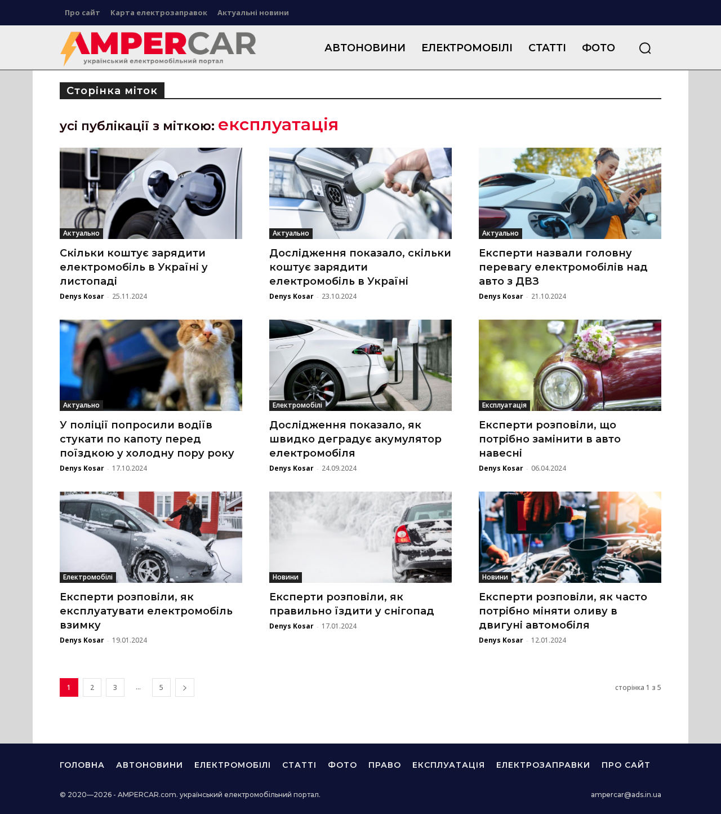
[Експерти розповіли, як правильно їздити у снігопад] (360, 537)
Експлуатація (504, 405)
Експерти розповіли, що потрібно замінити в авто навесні (550, 439)
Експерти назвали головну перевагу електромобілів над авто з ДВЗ (563, 267)
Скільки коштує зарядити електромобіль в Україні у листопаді (134, 267)
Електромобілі (297, 405)
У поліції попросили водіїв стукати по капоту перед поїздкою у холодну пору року (147, 439)
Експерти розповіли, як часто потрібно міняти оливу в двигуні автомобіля (563, 611)
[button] (645, 48)
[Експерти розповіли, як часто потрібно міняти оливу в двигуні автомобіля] (570, 537)
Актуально (81, 233)
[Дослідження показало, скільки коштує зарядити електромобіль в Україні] (360, 193)
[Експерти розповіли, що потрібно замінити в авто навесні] (570, 365)
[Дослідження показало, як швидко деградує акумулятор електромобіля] (360, 365)
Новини (286, 577)
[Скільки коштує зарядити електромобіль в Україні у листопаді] (151, 193)
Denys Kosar (82, 296)
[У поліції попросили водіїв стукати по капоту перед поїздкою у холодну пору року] (151, 365)
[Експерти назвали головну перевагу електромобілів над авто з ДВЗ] (570, 193)
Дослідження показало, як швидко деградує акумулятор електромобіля (355, 439)
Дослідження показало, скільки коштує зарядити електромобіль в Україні (360, 267)
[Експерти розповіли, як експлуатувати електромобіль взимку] (151, 537)
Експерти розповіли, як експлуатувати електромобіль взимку (146, 611)
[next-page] (184, 687)
